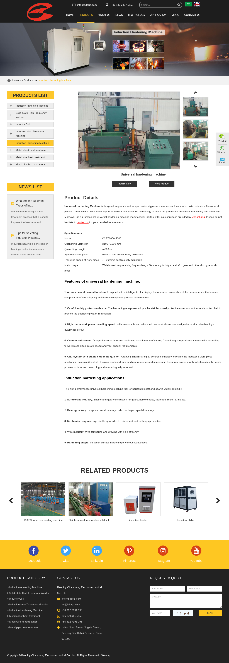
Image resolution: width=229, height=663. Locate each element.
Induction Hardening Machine (54, 80)
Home (70, 14)
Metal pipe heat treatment (30, 164)
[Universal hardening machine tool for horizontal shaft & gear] (129, 130)
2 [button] (111, 68)
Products (86, 14)
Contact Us (192, 14)
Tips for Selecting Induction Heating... (28, 235)
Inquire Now (124, 183)
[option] (114, 49)
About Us (104, 14)
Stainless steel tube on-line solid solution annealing (91, 520)
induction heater (138, 520)
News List (30, 186)
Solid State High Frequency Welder (31, 115)
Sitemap (105, 655)
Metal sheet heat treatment (31, 150)
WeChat (222, 141)
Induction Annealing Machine (32, 105)
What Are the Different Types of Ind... (30, 203)
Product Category (26, 578)
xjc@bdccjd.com (71, 604)
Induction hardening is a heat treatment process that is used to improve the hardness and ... (29, 217)
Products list (30, 95)
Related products (114, 470)
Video (175, 14)
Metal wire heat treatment (30, 157)
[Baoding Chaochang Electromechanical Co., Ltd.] (40, 12)
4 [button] (123, 68)
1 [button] (105, 68)
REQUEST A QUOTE (167, 578)
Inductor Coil (23, 124)
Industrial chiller (186, 520)
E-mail (222, 162)
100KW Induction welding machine (43, 520)
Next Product (162, 183)
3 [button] (117, 68)
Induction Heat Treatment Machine (30, 133)
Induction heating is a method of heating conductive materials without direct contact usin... (29, 249)
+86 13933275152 (72, 615)
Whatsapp (222, 152)
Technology (136, 14)
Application (158, 14)
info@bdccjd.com (87, 4)
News (119, 14)
